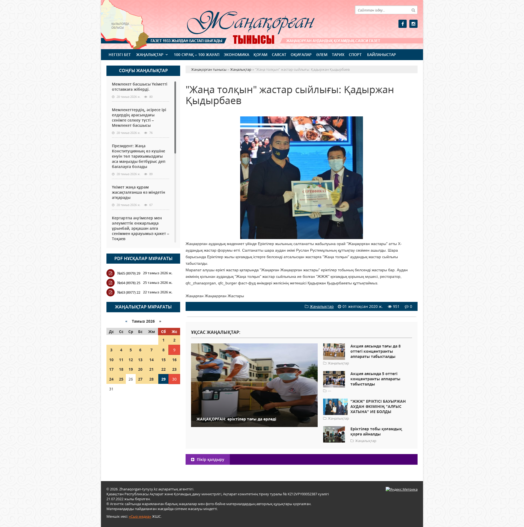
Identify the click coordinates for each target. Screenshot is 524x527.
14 (151, 359)
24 (111, 379)
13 (140, 359)
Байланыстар (381, 54)
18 (121, 369)
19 (131, 369)
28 (151, 379)
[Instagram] (413, 24)
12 (131, 359)
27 (140, 379)
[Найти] (413, 10)
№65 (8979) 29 (128, 273)
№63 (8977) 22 (128, 292)
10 (111, 359)
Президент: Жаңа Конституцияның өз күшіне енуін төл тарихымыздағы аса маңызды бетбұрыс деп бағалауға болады (138, 156)
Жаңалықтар (149, 54)
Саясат (279, 54)
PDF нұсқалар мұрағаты (143, 258)
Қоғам (260, 54)
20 (140, 369)
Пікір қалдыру (210, 459)
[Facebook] (402, 24)
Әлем (321, 54)
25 (121, 379)
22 (163, 369)
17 (111, 369)
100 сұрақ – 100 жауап (196, 54)
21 (151, 369)
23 (174, 369)
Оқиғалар (301, 54)
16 (174, 359)
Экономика (236, 54)
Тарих (338, 54)
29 (163, 379)
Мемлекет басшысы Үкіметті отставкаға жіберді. (139, 86)
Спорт (355, 54)
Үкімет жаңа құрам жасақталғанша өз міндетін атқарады (138, 192)
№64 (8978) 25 (128, 282)
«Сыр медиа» (140, 516)
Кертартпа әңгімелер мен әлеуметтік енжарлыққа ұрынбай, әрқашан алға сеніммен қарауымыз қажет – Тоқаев (140, 228)
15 (163, 359)
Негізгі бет (120, 54)
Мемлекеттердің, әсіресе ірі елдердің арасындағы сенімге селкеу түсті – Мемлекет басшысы (139, 117)
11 (121, 359)
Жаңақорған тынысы (242, 23)
